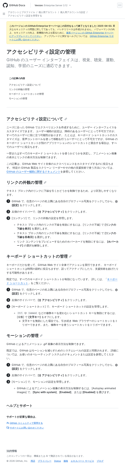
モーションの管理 (23, 335)
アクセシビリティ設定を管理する (25, 15)
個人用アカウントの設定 (72, 12)
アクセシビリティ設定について (35, 119)
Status (57, 460)
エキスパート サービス (82, 460)
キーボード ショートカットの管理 (37, 256)
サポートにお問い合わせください (27, 427)
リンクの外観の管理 (24, 182)
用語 (33, 460)
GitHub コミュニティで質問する (26, 423)
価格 (65, 460)
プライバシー (44, 460)
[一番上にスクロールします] (118, 466)
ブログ (100, 460)
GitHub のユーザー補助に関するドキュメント (33, 171)
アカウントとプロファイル (21, 12)
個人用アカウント (48, 12)
